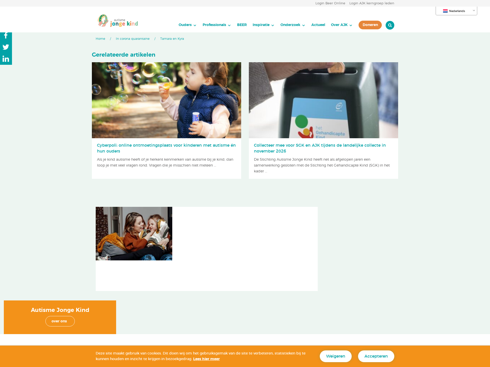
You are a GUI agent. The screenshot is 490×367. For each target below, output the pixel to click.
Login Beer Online (330, 3)
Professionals (214, 25)
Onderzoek (290, 25)
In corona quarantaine (133, 38)
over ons (59, 321)
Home (100, 38)
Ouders (185, 25)
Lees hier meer (206, 359)
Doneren (370, 25)
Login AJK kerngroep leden (371, 3)
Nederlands (457, 11)
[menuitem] (188, 25)
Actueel (318, 25)
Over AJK (339, 25)
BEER (242, 25)
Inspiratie (261, 25)
